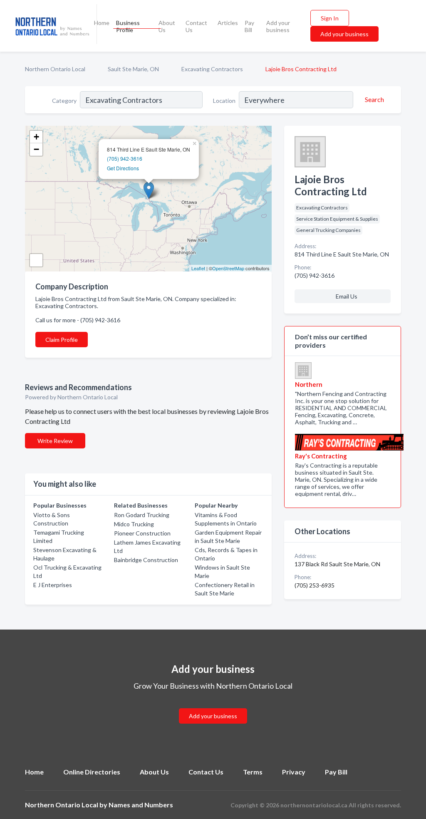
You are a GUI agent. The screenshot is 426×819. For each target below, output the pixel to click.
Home (101, 22)
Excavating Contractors (212, 68)
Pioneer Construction (142, 533)
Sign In (330, 18)
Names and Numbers (141, 805)
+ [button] (36, 137)
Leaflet (198, 268)
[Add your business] (213, 706)
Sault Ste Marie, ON (133, 68)
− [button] (36, 149)
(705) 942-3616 (124, 158)
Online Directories (91, 772)
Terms (253, 772)
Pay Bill (249, 26)
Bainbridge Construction (146, 559)
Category (64, 100)
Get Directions (123, 168)
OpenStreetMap (228, 268)
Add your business (278, 26)
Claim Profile (61, 339)
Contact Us (196, 26)
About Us (167, 26)
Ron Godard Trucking (141, 514)
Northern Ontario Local (55, 68)
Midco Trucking (134, 524)
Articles (228, 22)
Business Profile (128, 26)
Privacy (293, 772)
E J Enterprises (52, 584)
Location (224, 100)
